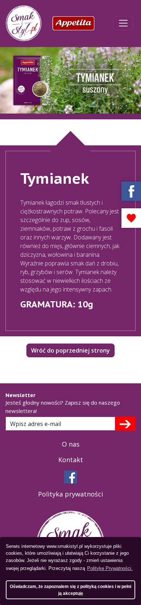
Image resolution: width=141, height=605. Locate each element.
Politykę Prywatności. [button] (110, 568)
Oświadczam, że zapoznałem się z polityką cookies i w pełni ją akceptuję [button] (70, 590)
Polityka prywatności (70, 494)
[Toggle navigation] (123, 23)
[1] (125, 423)
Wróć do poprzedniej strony (70, 350)
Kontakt (70, 459)
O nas (71, 444)
